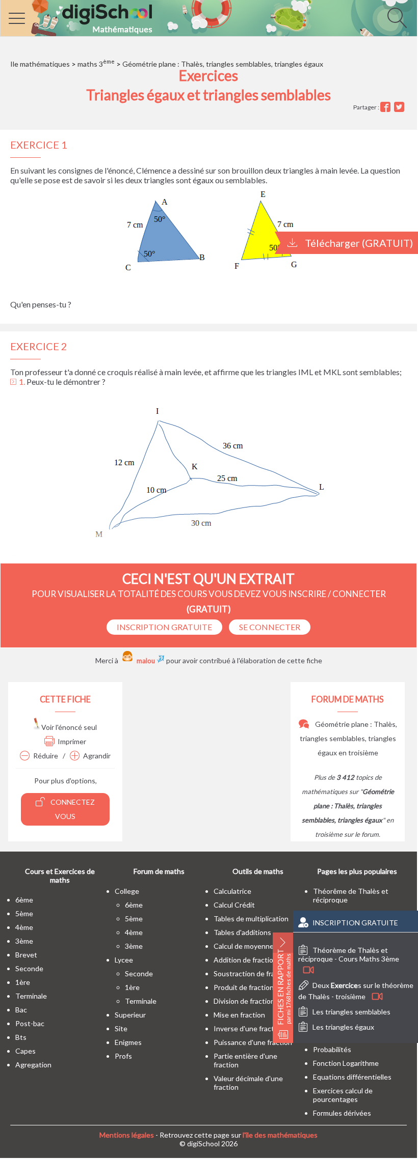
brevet (26, 954)
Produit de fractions (245, 987)
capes (25, 1051)
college (127, 891)
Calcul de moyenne (244, 946)
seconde (29, 968)
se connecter (269, 627)
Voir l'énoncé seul (68, 727)
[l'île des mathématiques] (209, 18)
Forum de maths (159, 871)
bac (21, 1009)
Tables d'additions (242, 932)
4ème (24, 927)
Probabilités (332, 1049)
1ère (22, 982)
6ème (24, 899)
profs (123, 1056)
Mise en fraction (239, 1014)
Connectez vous (72, 809)
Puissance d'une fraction (253, 1042)
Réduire (45, 755)
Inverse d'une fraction (249, 1028)
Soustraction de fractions (254, 973)
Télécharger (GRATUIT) (358, 243)
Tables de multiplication (251, 918)
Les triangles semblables (351, 1011)
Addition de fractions (247, 959)
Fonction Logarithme (346, 1063)
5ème (24, 913)
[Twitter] (400, 107)
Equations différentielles (352, 1076)
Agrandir (97, 755)
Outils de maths (257, 871)
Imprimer (72, 741)
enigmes (128, 1042)
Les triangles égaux (343, 1027)
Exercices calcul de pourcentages (343, 1095)
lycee (124, 959)
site (121, 1028)
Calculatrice (232, 891)
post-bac (29, 1023)
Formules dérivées (342, 1113)
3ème (24, 941)
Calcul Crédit (234, 904)
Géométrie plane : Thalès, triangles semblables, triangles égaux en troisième (348, 738)
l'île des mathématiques (280, 1134)
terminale (31, 996)
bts (21, 1037)
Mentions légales (126, 1134)
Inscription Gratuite (164, 627)
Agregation (33, 1064)
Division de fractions (246, 1001)
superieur (130, 1014)
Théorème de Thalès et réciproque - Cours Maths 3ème (348, 954)
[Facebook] (386, 107)
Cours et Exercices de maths (60, 875)
